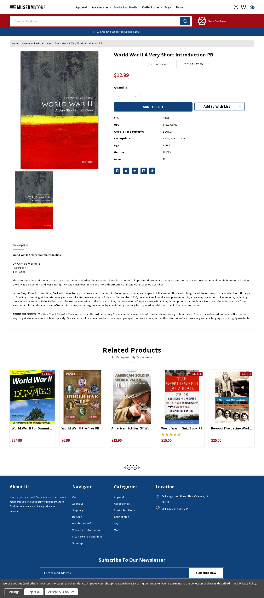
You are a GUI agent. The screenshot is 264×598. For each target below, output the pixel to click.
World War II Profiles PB (80, 428)
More (179, 7)
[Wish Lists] (243, 7)
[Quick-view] (27, 392)
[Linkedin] (144, 171)
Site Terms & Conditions (87, 536)
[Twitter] (135, 171)
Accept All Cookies (61, 592)
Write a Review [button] (193, 64)
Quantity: (121, 87)
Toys (167, 7)
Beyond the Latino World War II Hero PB (231, 428)
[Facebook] (117, 171)
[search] (185, 21)
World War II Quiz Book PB (182, 428)
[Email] (126, 171)
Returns (77, 517)
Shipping (77, 510)
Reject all (33, 592)
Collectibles (151, 7)
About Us (78, 503)
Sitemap (77, 543)
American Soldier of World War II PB (132, 428)
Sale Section (217, 21)
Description (20, 245)
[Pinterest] (152, 171)
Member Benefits (83, 523)
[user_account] (235, 7)
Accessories (100, 7)
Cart (74, 497)
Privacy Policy (247, 583)
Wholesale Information (86, 530)
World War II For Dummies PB (32, 428)
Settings (14, 592)
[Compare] (37, 392)
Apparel (81, 7)
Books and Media (125, 7)
